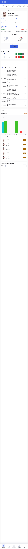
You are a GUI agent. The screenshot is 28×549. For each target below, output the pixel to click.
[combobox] (21, 2)
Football (2, 10)
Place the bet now (14, 46)
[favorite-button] (4, 38)
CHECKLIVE (4, 2)
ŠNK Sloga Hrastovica (9, 10)
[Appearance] (25, 2)
